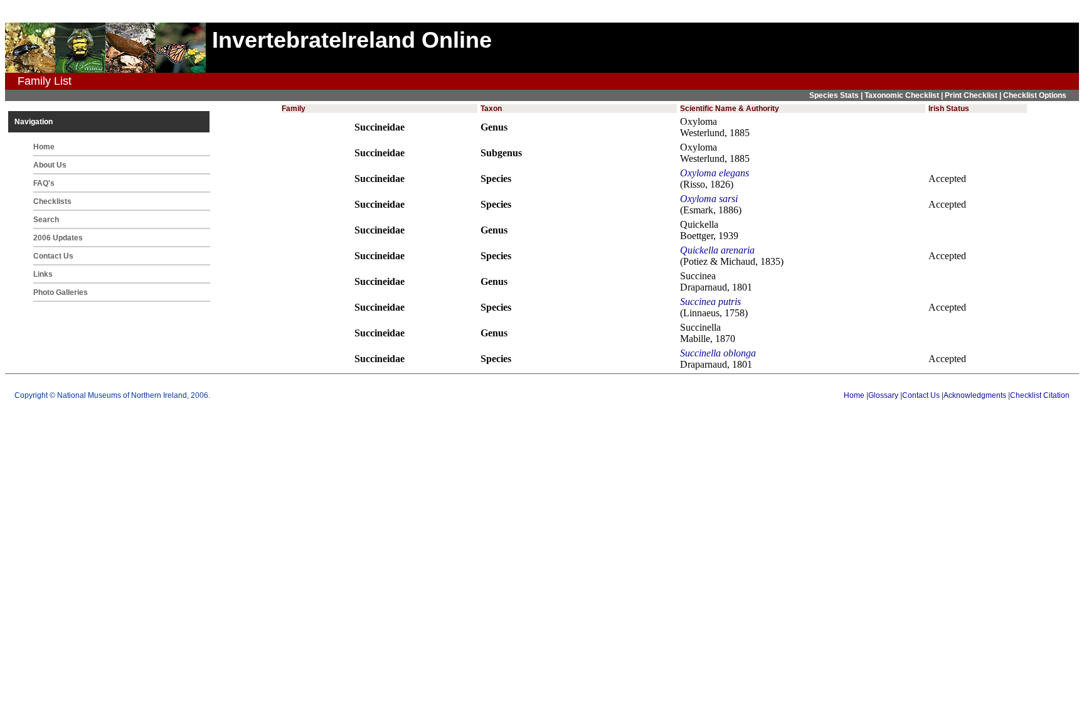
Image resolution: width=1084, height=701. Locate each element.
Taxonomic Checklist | (904, 95)
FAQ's (44, 183)
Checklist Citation (1040, 395)
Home (44, 146)
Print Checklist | (974, 95)
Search (46, 219)
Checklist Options (1034, 95)
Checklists (52, 201)
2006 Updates (58, 237)
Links (43, 274)
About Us (49, 165)
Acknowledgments (974, 395)
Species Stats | (836, 95)
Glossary (883, 395)
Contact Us (53, 256)
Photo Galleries (60, 292)
